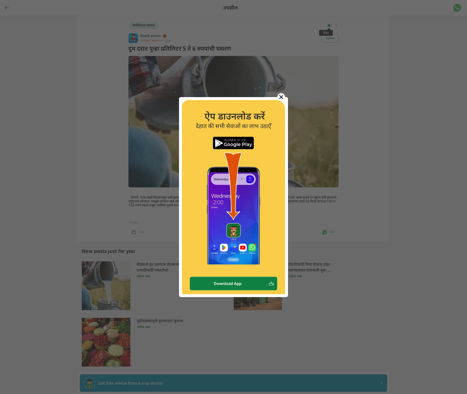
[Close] (281, 97)
